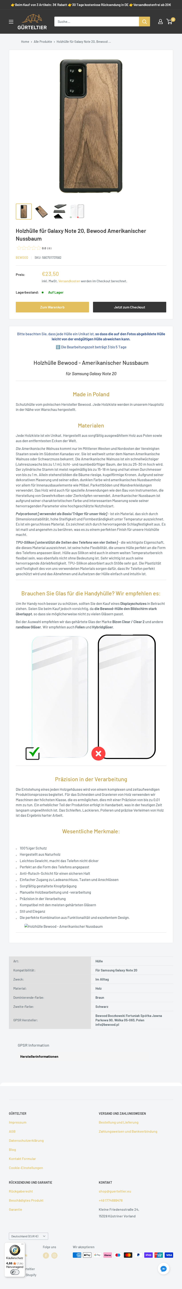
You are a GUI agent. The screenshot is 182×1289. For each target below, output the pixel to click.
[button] (163, 1269)
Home (25, 41)
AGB (12, 1131)
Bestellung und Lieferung (118, 1122)
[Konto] (160, 21)
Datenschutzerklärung (26, 1140)
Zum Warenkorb (52, 307)
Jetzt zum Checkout (129, 307)
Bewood (22, 257)
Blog (12, 1149)
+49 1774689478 (111, 1200)
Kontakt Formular (22, 1158)
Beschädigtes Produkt (26, 1200)
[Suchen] (144, 21)
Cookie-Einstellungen (26, 1167)
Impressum (17, 1122)
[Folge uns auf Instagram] (54, 1255)
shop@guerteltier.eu (115, 1191)
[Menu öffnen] (11, 22)
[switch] (14, 1272)
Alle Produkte (43, 41)
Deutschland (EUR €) (24, 1236)
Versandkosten (69, 281)
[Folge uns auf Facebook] (46, 1255)
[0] (169, 21)
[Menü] (22, 1245)
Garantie (15, 1209)
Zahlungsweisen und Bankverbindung (128, 1131)
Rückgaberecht (21, 1191)
